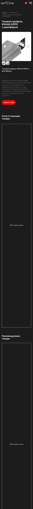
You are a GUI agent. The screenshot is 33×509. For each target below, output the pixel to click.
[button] (9, 102)
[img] (30, 3)
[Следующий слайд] (28, 46)
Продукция (13, 12)
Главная (4, 12)
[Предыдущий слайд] (5, 46)
